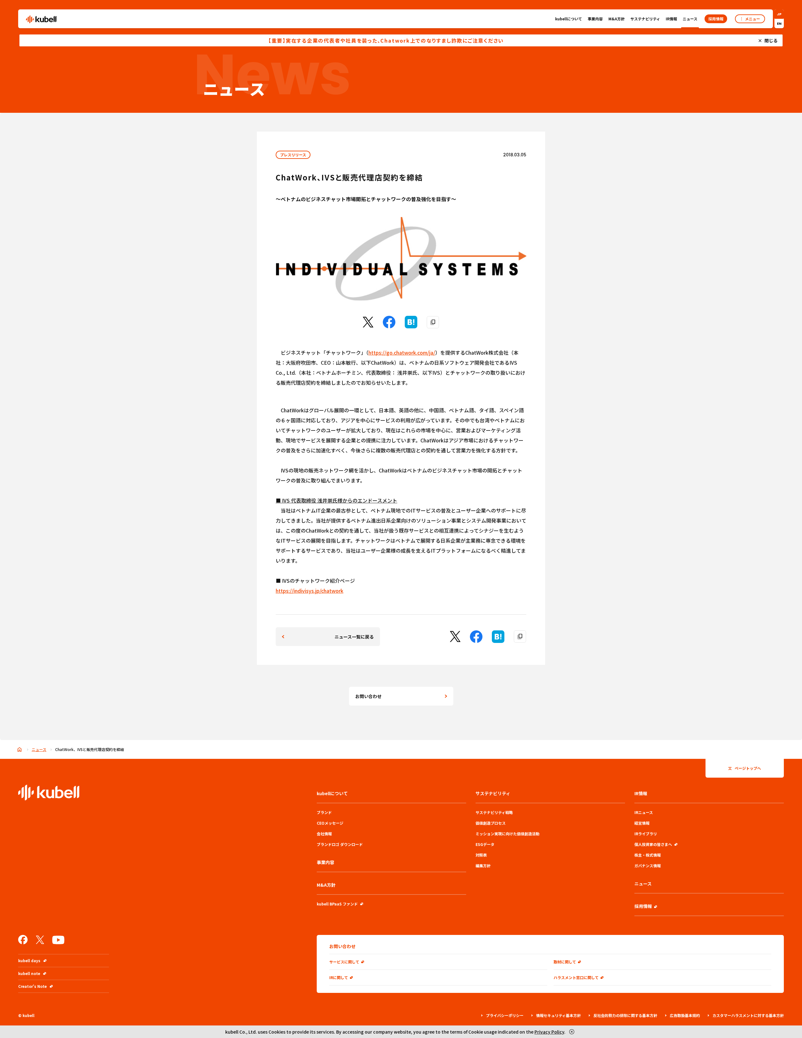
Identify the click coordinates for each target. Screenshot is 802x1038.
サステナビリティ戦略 (494, 812)
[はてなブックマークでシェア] (411, 326)
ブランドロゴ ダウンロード (340, 844)
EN (779, 23)
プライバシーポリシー (504, 1015)
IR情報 (671, 18)
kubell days (29, 960)
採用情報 (643, 906)
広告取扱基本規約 (685, 1015)
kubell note (29, 973)
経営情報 (641, 823)
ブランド (324, 812)
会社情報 (324, 833)
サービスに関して (344, 961)
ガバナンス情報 (647, 865)
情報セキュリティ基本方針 (558, 1015)
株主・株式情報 (647, 855)
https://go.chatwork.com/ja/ (401, 352)
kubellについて (568, 18)
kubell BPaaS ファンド (337, 903)
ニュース (690, 18)
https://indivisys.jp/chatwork (309, 590)
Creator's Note (32, 986)
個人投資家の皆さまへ (653, 844)
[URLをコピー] (433, 322)
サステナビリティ (645, 18)
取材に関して (565, 961)
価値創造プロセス (491, 823)
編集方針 (483, 865)
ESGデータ (485, 844)
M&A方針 (616, 18)
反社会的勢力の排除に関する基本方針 (625, 1015)
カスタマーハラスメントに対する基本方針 (748, 1015)
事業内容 (595, 18)
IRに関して (338, 977)
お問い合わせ (368, 696)
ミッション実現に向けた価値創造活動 (507, 833)
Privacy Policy (549, 1032)
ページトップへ (748, 768)
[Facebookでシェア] (389, 326)
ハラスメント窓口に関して (576, 977)
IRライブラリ (645, 833)
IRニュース (643, 812)
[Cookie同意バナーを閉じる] (572, 1032)
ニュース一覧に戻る (354, 637)
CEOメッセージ (330, 823)
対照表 (481, 855)
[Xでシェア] (368, 325)
